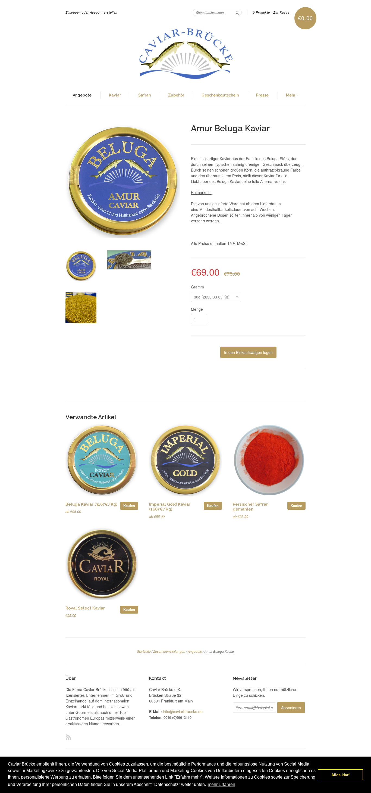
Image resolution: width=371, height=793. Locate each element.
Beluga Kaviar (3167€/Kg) (91, 504)
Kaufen (129, 505)
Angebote (82, 95)
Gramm (197, 286)
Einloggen (73, 12)
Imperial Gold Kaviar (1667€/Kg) (169, 506)
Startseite (144, 651)
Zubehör (176, 95)
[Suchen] (237, 12)
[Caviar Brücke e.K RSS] (68, 737)
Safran (144, 95)
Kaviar (115, 95)
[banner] (185, 54)
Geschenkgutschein (220, 95)
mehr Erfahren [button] (221, 784)
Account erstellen (103, 12)
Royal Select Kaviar (85, 608)
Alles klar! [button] (340, 775)
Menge (197, 309)
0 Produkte (261, 12)
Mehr (291, 95)
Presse (262, 95)
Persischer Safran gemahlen (251, 506)
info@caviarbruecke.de (183, 711)
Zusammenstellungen (169, 651)
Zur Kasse (281, 12)
